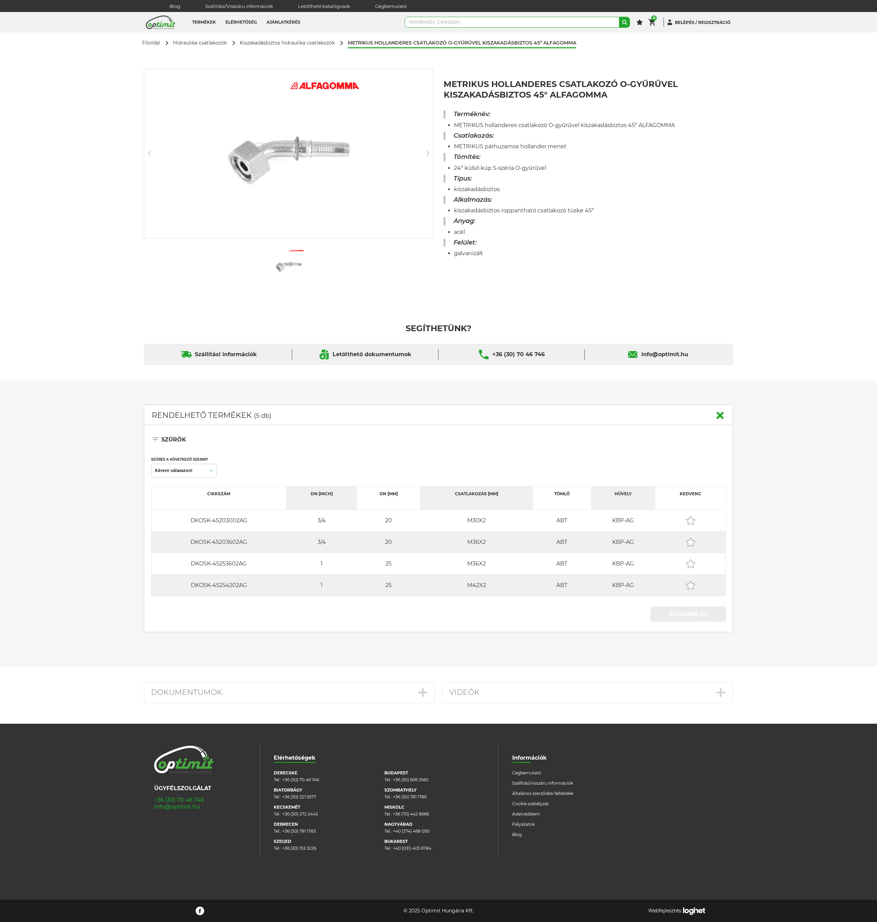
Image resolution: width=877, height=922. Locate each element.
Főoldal (151, 43)
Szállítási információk (226, 354)
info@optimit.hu (664, 354)
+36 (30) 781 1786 (410, 796)
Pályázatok (523, 824)
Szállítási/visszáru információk (542, 783)
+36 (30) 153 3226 (299, 848)
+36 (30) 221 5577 (299, 796)
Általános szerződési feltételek (542, 793)
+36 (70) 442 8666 (411, 814)
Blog (175, 6)
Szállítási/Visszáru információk (239, 6)
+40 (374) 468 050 (411, 831)
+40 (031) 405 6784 (412, 848)
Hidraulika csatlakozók (200, 43)
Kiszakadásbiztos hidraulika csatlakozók (287, 43)
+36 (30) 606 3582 (411, 779)
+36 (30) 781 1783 (299, 831)
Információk (529, 758)
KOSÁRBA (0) (688, 614)
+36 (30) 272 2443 (300, 814)
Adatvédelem (526, 814)
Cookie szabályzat (530, 803)
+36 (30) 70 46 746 (518, 354)
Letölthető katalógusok (324, 6)
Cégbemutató (391, 6)
